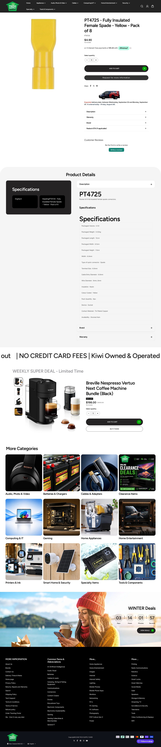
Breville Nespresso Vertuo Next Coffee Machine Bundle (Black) (110, 388)
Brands (8, 668)
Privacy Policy (10, 683)
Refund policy (10, 709)
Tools (133, 713)
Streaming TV (136, 702)
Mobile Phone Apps (96, 690)
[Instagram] (83, 740)
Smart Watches (136, 683)
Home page (9, 679)
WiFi (132, 721)
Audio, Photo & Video (58, 3)
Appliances (40, 3)
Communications (53, 688)
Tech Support (10, 698)
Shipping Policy (11, 694)
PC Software (93, 709)
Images (92, 672)
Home (28, 3)
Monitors (92, 694)
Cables (74, 3)
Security (125, 3)
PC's (91, 702)
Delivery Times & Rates (13, 675)
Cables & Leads (53, 678)
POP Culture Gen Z (96, 717)
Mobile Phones (94, 687)
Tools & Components (46, 9)
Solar (133, 690)
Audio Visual (51, 670)
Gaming (50, 714)
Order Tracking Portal (13, 713)
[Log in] (147, 6)
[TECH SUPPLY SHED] (12, 6)
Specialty (29, 9)
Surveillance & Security (139, 706)
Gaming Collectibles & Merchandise (55, 719)
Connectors (51, 692)
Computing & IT (89, 3)
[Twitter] (93, 86)
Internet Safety (94, 679)
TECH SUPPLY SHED (86, 737)
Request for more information (116, 78)
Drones (49, 699)
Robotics (134, 672)
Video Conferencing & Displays (142, 717)
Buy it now (114, 429)
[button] (152, 6)
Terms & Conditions (12, 702)
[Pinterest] (97, 86)
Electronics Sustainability (56, 711)
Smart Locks (135, 679)
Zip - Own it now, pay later (14, 717)
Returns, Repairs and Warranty (16, 687)
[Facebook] (90, 86)
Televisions (135, 709)
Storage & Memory (138, 698)
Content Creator (53, 696)
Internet (92, 675)
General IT (51, 725)
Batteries (50, 674)
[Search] (141, 6)
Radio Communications (139, 668)
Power (91, 721)
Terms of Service (11, 706)
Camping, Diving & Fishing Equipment (56, 683)
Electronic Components (55, 707)
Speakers (134, 694)
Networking (93, 698)
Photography (94, 713)
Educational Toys (53, 703)
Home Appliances (95, 664)
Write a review (116, 150)
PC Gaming (93, 706)
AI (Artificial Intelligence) (56, 667)
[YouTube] (87, 740)
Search (8, 690)
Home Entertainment (108, 3)
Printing (134, 664)
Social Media (136, 687)
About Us (8, 664)
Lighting (92, 683)
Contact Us (9, 672)
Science (134, 675)
